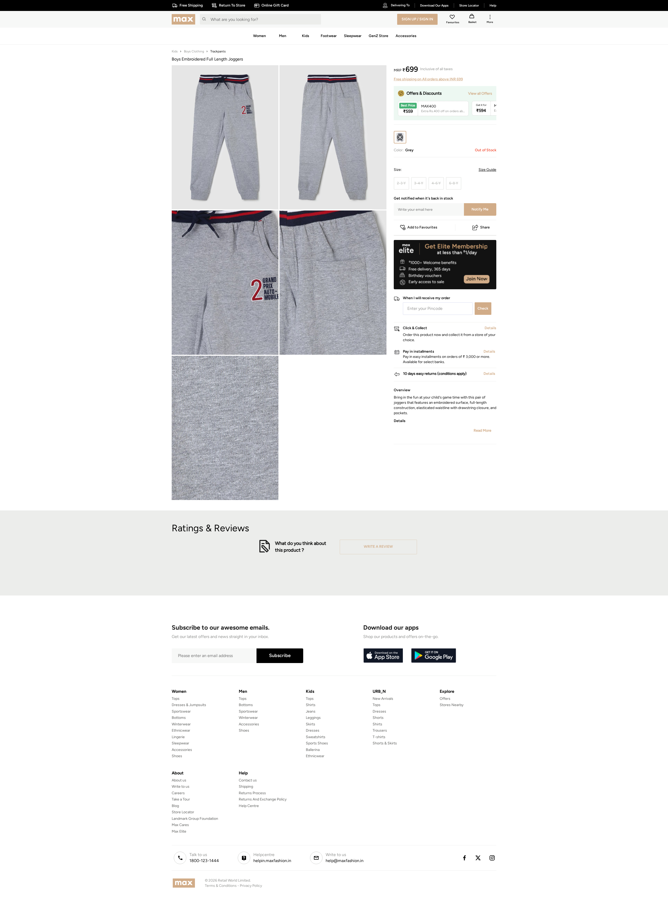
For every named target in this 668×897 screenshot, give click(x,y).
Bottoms (179, 717)
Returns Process (252, 793)
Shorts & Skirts (385, 743)
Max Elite (179, 831)
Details (483, 281)
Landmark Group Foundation (195, 818)
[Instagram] (492, 858)
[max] (185, 19)
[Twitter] (478, 858)
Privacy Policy (251, 885)
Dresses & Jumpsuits (189, 705)
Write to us (180, 786)
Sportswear (181, 711)
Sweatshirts (315, 737)
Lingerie (178, 737)
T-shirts (379, 737)
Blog (175, 806)
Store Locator (183, 812)
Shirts (310, 705)
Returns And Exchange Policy (263, 799)
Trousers (380, 730)
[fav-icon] (452, 18)
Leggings (313, 717)
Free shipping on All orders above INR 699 (428, 79)
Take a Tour (181, 799)
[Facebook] (464, 858)
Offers (445, 698)
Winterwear (181, 724)
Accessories (182, 750)
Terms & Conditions (221, 885)
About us (179, 780)
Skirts (310, 724)
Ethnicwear (181, 730)
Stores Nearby (451, 705)
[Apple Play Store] (383, 655)
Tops (176, 698)
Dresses (312, 730)
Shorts (378, 717)
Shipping (246, 786)
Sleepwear (180, 743)
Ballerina (313, 750)
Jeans (310, 711)
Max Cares (180, 825)
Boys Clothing (194, 51)
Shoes (177, 756)
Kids (175, 51)
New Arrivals (383, 698)
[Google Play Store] (433, 655)
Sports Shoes (317, 743)
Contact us (248, 780)
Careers (178, 793)
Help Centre (249, 806)
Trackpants (218, 51)
